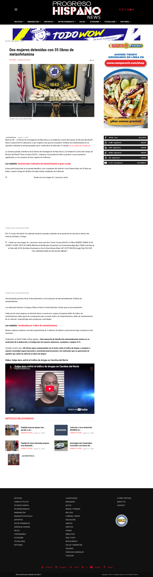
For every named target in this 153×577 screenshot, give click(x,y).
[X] (128, 9)
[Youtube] (130, 9)
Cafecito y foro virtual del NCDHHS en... (81, 428)
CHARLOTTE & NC (24, 60)
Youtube (97, 567)
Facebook (48, 567)
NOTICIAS (12, 60)
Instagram (63, 567)
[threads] (133, 9)
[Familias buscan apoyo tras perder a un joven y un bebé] (12, 430)
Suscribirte (141, 163)
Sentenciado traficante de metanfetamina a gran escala (44, 163)
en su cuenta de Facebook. (79, 146)
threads (110, 567)
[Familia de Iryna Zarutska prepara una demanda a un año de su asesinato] (12, 445)
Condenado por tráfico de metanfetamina (37, 325)
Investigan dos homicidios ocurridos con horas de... (81, 444)
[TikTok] (125, 9)
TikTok (76, 567)
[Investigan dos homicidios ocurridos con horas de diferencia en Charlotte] (61, 445)
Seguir (143, 142)
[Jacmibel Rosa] (13, 459)
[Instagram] (122, 9)
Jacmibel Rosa (11, 137)
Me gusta (142, 137)
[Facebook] (119, 9)
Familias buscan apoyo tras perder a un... (32, 428)
